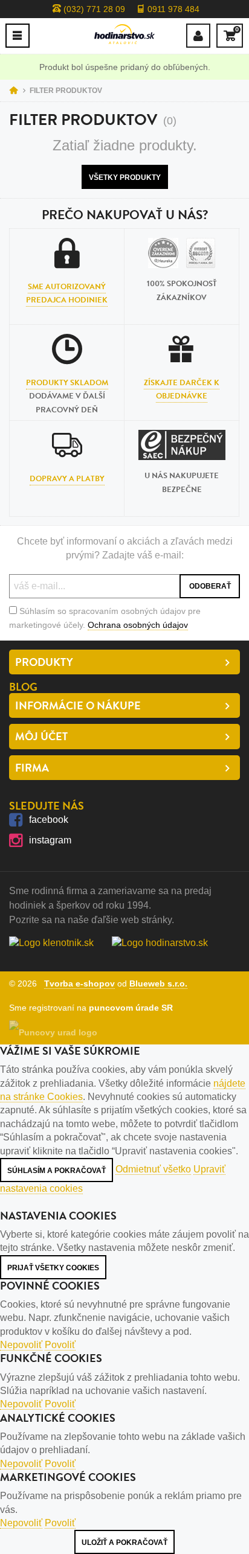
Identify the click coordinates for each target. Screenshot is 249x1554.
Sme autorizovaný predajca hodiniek (67, 293)
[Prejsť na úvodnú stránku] (124, 34)
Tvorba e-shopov (79, 983)
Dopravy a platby (67, 479)
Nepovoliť (21, 1345)
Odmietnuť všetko (153, 1169)
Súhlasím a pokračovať (56, 1170)
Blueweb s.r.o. (158, 983)
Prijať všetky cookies (53, 1268)
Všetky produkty (125, 177)
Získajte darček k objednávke (181, 389)
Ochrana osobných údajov (138, 625)
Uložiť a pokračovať (124, 1542)
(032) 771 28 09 (93, 9)
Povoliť (60, 1345)
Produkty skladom (67, 383)
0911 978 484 (172, 9)
